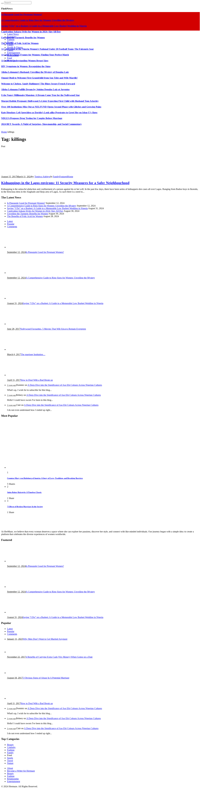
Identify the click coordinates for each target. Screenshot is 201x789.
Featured (63, 176)
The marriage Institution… (33, 354)
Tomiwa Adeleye (42, 176)
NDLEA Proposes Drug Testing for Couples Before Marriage (31, 118)
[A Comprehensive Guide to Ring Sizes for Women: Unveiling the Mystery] (22, 272)
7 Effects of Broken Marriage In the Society (25, 506)
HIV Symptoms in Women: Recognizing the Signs (25, 66)
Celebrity (11, 747)
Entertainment (13, 781)
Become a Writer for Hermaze (21, 771)
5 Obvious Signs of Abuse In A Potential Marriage (46, 678)
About (10, 768)
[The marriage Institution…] (22, 349)
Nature (10, 763)
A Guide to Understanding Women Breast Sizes (24, 60)
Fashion (10, 750)
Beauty (10, 744)
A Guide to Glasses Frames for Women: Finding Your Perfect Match (35, 55)
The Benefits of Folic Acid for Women (20, 43)
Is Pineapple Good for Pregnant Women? (26, 203)
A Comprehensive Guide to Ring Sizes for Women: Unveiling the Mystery (41, 205)
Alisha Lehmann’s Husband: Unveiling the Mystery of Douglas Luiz (35, 72)
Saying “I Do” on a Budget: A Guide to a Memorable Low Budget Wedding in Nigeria (47, 208)
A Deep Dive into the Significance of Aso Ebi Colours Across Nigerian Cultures (65, 385)
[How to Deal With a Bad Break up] (22, 375)
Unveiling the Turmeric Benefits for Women (27, 213)
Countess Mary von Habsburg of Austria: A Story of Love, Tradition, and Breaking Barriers (45, 478)
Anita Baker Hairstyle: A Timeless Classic (24, 492)
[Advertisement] (100, 94)
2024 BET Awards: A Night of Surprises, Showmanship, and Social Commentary (41, 124)
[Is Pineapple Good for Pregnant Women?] (22, 247)
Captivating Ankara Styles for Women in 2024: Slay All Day (35, 211)
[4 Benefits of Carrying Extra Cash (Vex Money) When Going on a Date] (22, 652)
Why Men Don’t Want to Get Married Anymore (45, 639)
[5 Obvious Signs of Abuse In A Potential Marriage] (22, 673)
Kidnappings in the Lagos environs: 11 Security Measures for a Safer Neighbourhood (65, 183)
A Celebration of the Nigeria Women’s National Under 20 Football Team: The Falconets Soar (47, 49)
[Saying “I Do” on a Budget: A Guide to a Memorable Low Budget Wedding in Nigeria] (22, 298)
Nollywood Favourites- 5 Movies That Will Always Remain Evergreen (53, 329)
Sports (10, 758)
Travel (10, 760)
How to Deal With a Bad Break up (37, 380)
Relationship (13, 779)
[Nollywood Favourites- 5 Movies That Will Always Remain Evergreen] (19, 324)
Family (56, 176)
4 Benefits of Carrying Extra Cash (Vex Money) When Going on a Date (59, 657)
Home (4, 132)
